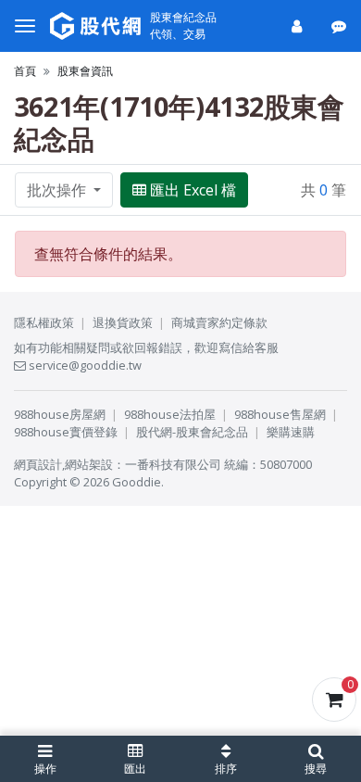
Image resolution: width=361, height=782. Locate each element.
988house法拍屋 (170, 414)
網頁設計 (38, 464)
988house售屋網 (280, 414)
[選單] (25, 26)
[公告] (340, 26)
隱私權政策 (44, 322)
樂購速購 (291, 431)
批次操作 (58, 190)
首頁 (25, 71)
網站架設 (89, 464)
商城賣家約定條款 (219, 322)
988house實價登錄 (66, 431)
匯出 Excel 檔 (193, 190)
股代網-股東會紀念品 (192, 431)
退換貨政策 (123, 322)
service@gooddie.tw (84, 365)
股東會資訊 (85, 71)
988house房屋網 (60, 414)
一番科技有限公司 (173, 464)
